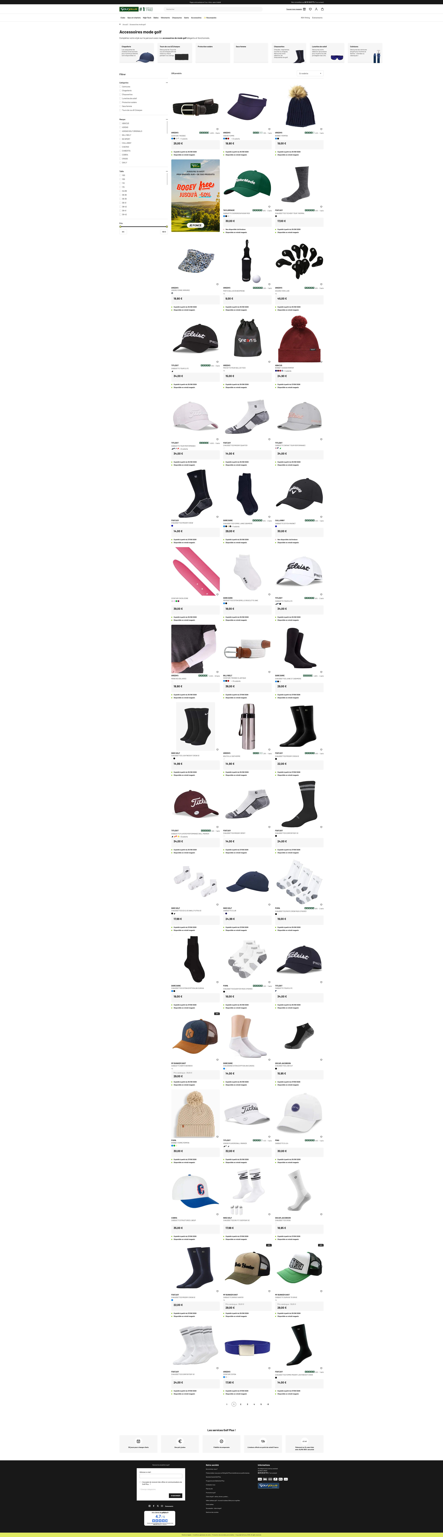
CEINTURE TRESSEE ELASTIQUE (234, 678)
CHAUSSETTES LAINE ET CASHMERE (288, 679)
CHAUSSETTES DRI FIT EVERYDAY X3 (236, 1220)
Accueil (125, 24)
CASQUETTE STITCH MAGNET (285, 523)
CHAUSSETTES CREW (282, 1220)
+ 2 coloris (236, 139)
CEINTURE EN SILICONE (179, 598)
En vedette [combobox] (303, 73)
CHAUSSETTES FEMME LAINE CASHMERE (237, 523)
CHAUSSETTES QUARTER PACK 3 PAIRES (237, 989)
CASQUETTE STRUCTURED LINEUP (183, 1220)
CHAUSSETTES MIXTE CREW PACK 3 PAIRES (290, 911)
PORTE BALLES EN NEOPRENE (234, 291)
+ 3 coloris (184, 837)
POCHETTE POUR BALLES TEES (234, 368)
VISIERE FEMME (228, 136)
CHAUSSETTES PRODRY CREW (182, 523)
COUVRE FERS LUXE (282, 291)
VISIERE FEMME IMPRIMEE (180, 290)
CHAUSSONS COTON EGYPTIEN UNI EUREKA (238, 1066)
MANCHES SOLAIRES (178, 679)
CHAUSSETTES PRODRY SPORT (234, 833)
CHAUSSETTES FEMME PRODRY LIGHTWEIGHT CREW (294, 1375)
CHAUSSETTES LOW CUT (284, 1066)
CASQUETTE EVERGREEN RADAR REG (236, 213)
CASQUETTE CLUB (229, 911)
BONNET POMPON (281, 136)
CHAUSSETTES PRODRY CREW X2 (287, 756)
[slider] (120, 227)
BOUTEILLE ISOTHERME (231, 756)
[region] (143, 98)
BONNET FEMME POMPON (180, 1143)
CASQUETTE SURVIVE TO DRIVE (286, 1297)
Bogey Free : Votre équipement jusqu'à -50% (206, 2)
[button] (322, 9)
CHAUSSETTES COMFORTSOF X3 (286, 833)
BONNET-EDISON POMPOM (284, 368)
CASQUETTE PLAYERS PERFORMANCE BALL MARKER (190, 834)
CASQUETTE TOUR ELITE (180, 368)
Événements (169, 1506)
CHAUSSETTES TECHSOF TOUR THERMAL (290, 213)
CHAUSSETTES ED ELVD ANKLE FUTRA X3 (186, 911)
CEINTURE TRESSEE (178, 136)
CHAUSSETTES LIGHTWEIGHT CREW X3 (185, 756)
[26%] (195, 1036)
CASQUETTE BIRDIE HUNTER (233, 1297)
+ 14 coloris (236, 681)
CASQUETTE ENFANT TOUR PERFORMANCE (290, 445)
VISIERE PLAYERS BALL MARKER (235, 1143)
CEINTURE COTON (229, 1374)
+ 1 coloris (183, 139)
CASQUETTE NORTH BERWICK (182, 1066)
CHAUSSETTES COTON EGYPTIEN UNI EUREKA (187, 988)
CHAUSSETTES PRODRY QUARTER (235, 445)
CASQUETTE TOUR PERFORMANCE (183, 446)
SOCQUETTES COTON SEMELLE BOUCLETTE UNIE (240, 600)
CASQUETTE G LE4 (281, 1143)
